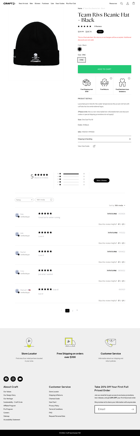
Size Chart (52, 402)
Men (31, 3)
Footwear (45, 3)
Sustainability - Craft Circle (13, 402)
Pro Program (8, 409)
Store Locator (54, 392)
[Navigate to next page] (78, 310)
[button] (23, 3)
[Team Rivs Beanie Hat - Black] (79, 49)
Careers (6, 413)
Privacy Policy (54, 406)
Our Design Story (10, 395)
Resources (113, 3)
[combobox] (24, 200)
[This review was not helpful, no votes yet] (123, 224)
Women (37, 3)
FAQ (50, 413)
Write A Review (102, 180)
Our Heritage (8, 399)
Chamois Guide (54, 399)
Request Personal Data (57, 416)
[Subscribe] (132, 409)
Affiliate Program (10, 406)
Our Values (7, 392)
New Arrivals (23, 3)
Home (80, 8)
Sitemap (6, 416)
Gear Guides (60, 3)
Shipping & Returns (56, 395)
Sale (52, 3)
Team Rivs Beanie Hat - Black (94, 8)
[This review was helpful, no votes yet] (119, 224)
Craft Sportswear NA (73, 433)
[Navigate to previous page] (62, 310)
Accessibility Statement (12, 420)
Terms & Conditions (56, 409)
